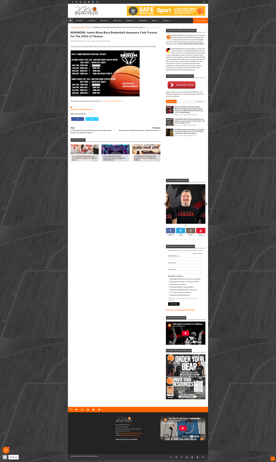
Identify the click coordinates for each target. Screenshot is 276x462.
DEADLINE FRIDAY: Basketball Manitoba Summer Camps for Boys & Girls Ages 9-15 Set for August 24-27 (190, 121)
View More (199, 101)
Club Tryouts (80, 27)
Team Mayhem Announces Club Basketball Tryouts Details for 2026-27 (145, 158)
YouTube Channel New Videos (180, 292)
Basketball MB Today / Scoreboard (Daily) (184, 281)
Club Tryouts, (98, 41)
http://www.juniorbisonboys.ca (112, 101)
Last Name (172, 269)
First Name (172, 263)
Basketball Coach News (178, 284)
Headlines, (107, 41)
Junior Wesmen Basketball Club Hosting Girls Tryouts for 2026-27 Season (84, 158)
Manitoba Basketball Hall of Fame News (183, 290)
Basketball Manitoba (76, 456)
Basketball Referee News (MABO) (181, 287)
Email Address (173, 256)
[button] (166, 204)
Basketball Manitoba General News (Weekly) (185, 279)
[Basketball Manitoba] (87, 11)
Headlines (89, 27)
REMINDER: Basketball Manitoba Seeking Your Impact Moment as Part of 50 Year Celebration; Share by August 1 (189, 131)
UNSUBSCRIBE (189, 310)
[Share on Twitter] (91, 119)
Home (73, 27)
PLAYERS (79, 20)
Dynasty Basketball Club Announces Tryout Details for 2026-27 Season (114, 158)
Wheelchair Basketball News (180, 295)
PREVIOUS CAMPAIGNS (174, 310)
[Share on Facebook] (77, 119)
